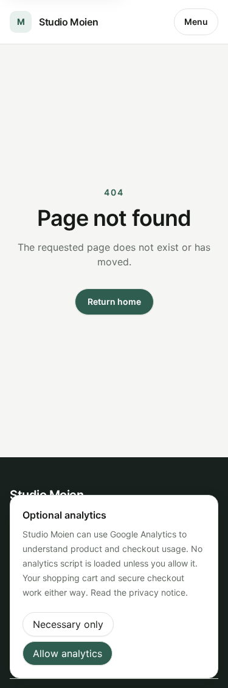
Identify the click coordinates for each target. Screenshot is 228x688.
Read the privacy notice (138, 592)
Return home (114, 301)
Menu (196, 21)
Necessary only (68, 624)
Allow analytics (67, 653)
